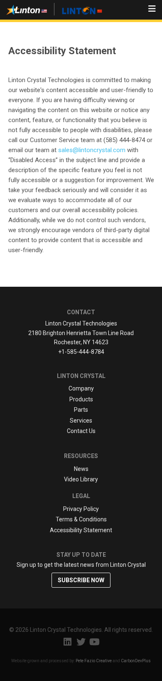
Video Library (81, 479)
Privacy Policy (81, 509)
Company (81, 388)
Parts (81, 409)
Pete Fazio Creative (94, 660)
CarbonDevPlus (136, 660)
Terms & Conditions (81, 519)
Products (81, 399)
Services (81, 420)
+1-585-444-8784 (81, 351)
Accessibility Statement (81, 530)
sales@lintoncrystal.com (91, 150)
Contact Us (81, 431)
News (81, 469)
